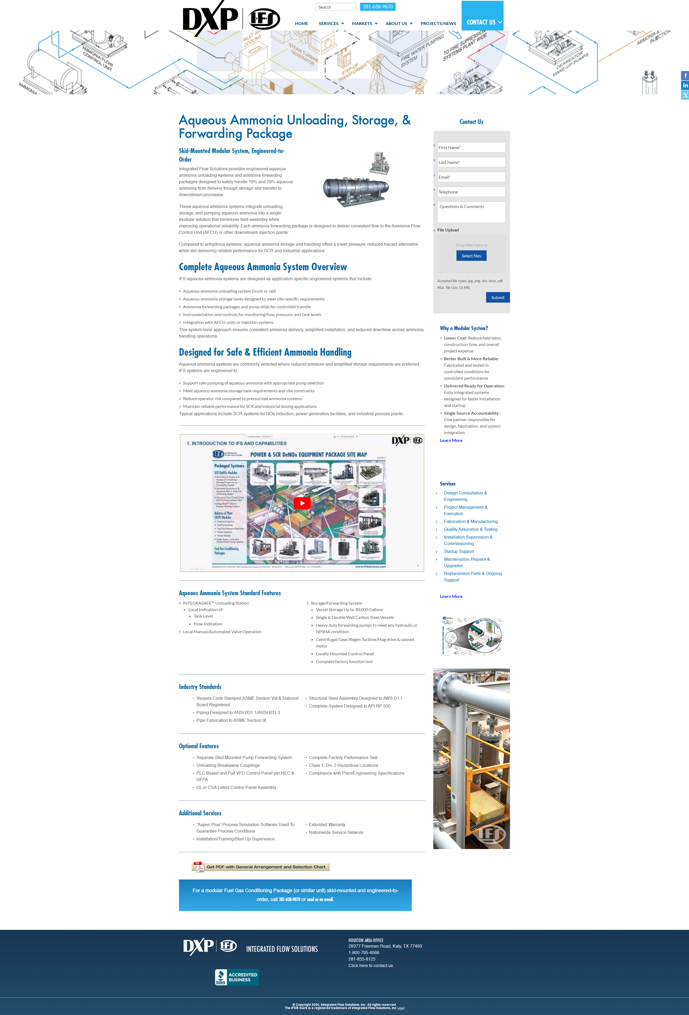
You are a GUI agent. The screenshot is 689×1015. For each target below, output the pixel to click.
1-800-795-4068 (364, 953)
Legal (401, 1008)
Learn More (451, 440)
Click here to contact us (371, 966)
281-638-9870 (378, 6)
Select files (471, 255)
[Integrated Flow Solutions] (231, 17)
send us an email (320, 899)
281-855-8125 (362, 959)
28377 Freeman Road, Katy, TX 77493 (385, 946)
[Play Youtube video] (302, 503)
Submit (498, 297)
